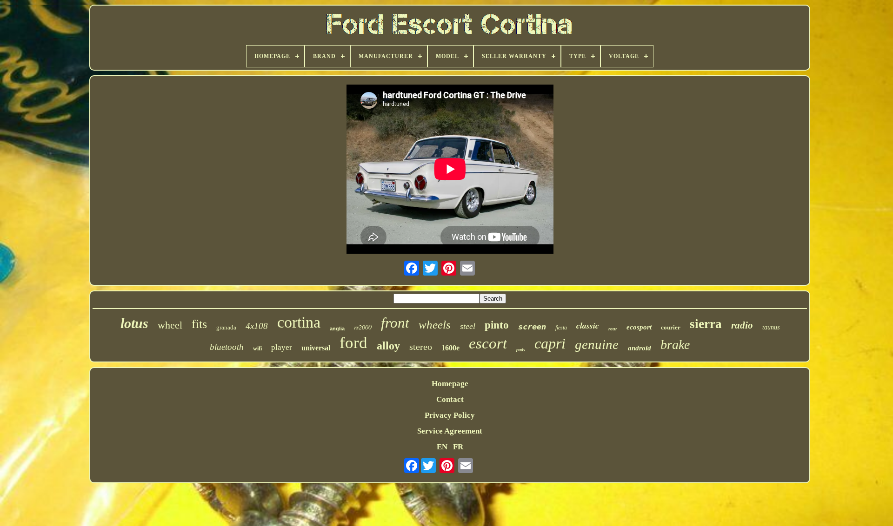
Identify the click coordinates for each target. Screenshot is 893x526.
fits (199, 324)
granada (226, 327)
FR (458, 446)
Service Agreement (449, 431)
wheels (435, 324)
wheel (170, 325)
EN (442, 446)
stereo (420, 347)
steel (467, 326)
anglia (337, 328)
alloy (388, 346)
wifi (257, 348)
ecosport (639, 327)
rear (612, 328)
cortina (298, 322)
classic (587, 325)
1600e (450, 348)
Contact (450, 399)
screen (532, 326)
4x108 (257, 326)
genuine (597, 344)
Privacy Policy (450, 415)
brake (675, 344)
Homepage (450, 383)
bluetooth (227, 347)
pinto (497, 325)
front (395, 323)
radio (742, 325)
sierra (706, 324)
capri (550, 343)
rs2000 (363, 326)
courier (670, 327)
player (281, 347)
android (639, 348)
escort (488, 343)
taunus (771, 327)
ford (353, 343)
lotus (134, 323)
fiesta (561, 327)
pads (520, 349)
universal (315, 348)
